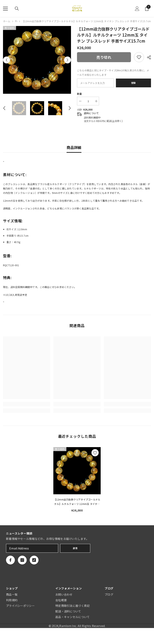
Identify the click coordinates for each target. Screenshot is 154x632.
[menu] (5, 8)
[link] (139, 57)
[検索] (16, 8)
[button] (6, 59)
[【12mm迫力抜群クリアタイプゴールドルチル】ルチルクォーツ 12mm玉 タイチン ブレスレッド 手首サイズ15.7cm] (77, 470)
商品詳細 (74, 147)
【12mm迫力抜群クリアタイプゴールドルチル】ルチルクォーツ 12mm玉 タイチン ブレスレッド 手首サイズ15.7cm (77, 502)
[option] (37, 60)
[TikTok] (34, 560)
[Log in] (137, 8)
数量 (79, 93)
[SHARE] (147, 57)
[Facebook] (10, 560)
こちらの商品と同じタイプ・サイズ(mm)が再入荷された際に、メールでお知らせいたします (113, 72)
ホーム (6, 21)
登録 (133, 82)
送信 (75, 548)
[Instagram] (22, 560)
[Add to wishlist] (95, 452)
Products (16, 21)
